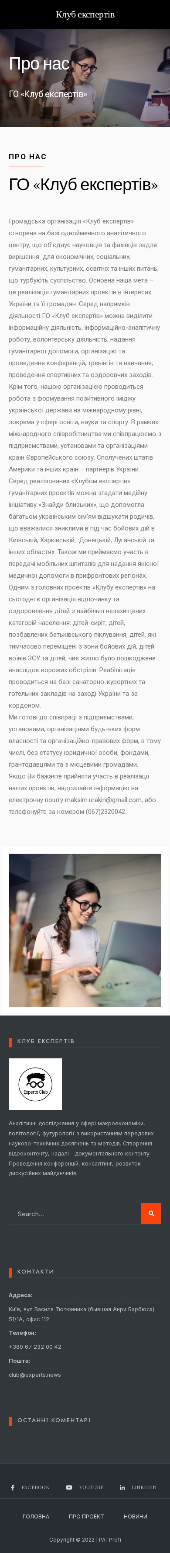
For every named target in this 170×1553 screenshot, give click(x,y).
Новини (135, 1516)
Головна (36, 1516)
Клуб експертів (85, 14)
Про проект (86, 1516)
